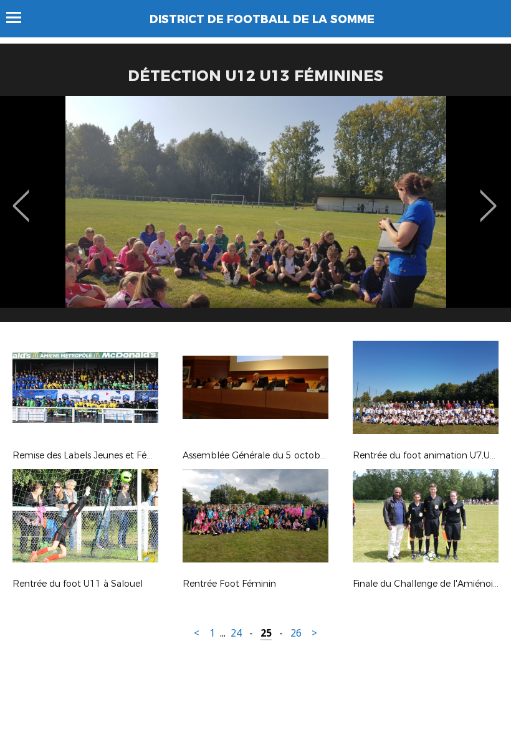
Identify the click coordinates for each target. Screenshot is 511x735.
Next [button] (488, 196)
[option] (255, 213)
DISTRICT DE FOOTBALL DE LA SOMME (262, 19)
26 (296, 633)
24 (236, 633)
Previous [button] (21, 196)
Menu (19, 17)
